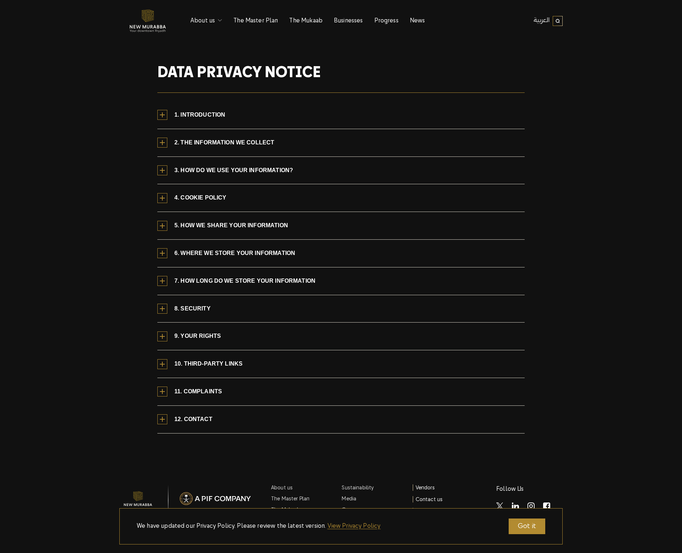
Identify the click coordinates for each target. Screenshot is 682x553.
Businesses (348, 21)
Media (349, 498)
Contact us (429, 499)
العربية (542, 21)
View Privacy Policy (354, 526)
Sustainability (358, 487)
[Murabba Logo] (147, 21)
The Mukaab (306, 21)
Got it (527, 526)
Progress (386, 21)
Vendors (425, 487)
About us (282, 487)
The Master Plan (255, 21)
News (417, 21)
